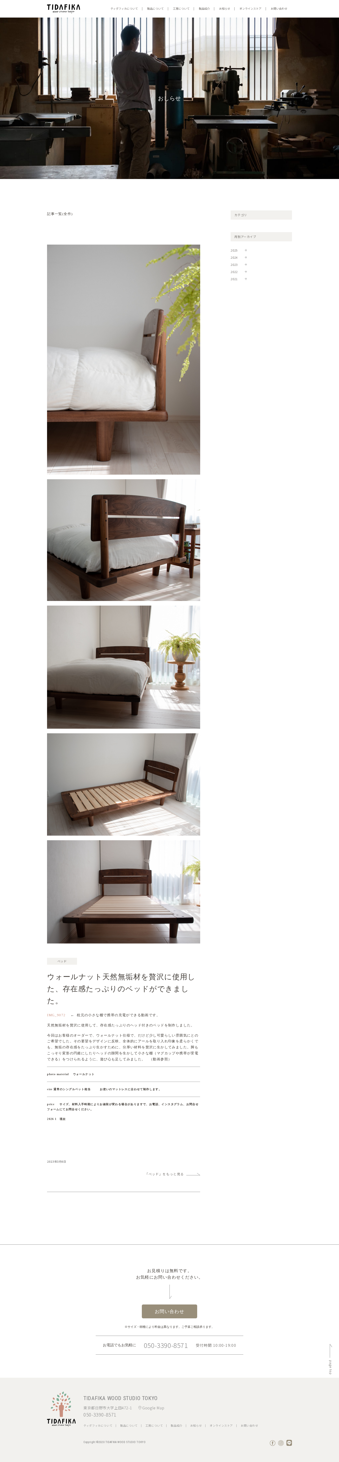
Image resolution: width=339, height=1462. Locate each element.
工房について (181, 8)
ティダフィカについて (124, 8)
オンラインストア (250, 8)
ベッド (62, 961)
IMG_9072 (56, 1015)
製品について (155, 8)
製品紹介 (204, 8)
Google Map (153, 1407)
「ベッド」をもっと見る (164, 1174)
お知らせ (224, 8)
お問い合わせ (279, 8)
